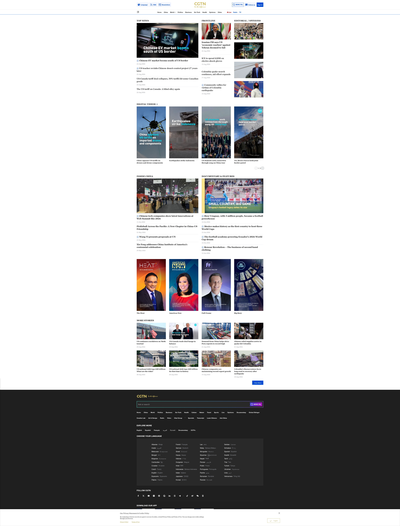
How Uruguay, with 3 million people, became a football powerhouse (232, 217)
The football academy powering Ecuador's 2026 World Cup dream (232, 238)
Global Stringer (254, 412)
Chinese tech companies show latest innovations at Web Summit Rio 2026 (165, 217)
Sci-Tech (197, 12)
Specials (191, 418)
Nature (201, 412)
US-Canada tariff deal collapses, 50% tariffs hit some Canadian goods (167, 80)
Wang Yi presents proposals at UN (157, 237)
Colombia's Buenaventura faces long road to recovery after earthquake (247, 371)
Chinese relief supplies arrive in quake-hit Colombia (247, 342)
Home (159, 12)
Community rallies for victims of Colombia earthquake (214, 88)
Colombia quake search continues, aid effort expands (216, 73)
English (139, 430)
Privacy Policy (124, 522)
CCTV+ (193, 430)
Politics (180, 12)
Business (188, 12)
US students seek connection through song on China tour (214, 162)
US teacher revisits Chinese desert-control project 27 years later (167, 69)
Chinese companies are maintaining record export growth (216, 370)
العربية (165, 430)
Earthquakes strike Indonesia (181, 160)
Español (148, 430)
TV (240, 12)
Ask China (223, 418)
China (166, 12)
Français (157, 430)
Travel (209, 412)
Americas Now (175, 313)
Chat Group (178, 418)
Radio (235, 12)
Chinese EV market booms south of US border (163, 60)
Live (229, 12)
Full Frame (206, 313)
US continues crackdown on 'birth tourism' (151, 342)
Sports (216, 412)
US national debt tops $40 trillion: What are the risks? (151, 370)
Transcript (200, 418)
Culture (194, 412)
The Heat (140, 313)
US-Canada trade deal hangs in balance (182, 342)
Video (220, 12)
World (172, 12)
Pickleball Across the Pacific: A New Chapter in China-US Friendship (167, 227)
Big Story (238, 313)
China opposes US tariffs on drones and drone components (150, 162)
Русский (172, 430)
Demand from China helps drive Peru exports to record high (215, 342)
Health (204, 12)
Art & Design (152, 418)
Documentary (241, 412)
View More (257, 383)
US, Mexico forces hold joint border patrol (246, 162)
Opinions (212, 12)
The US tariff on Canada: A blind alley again (158, 89)
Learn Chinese (212, 418)
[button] (193, 57)
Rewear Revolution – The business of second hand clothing (230, 248)
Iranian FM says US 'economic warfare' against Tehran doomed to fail (216, 45)
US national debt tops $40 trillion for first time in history (183, 370)
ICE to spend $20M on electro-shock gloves (213, 59)
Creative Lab (141, 418)
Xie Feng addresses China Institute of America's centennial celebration (162, 245)
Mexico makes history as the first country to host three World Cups (232, 227)
